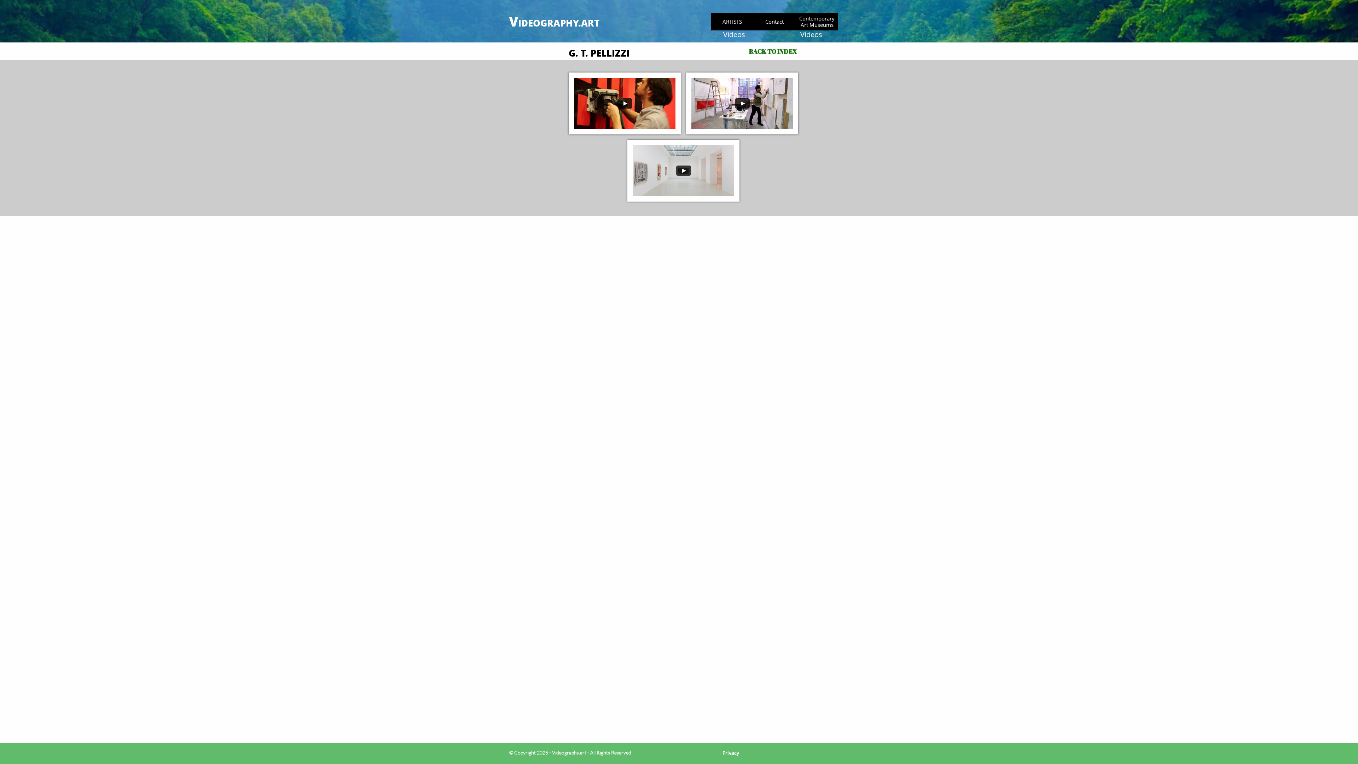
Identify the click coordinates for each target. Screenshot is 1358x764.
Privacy (730, 752)
